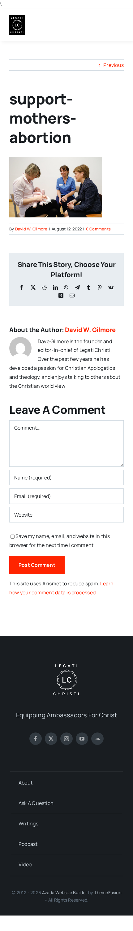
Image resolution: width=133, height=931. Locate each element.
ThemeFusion (107, 892)
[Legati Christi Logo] (17, 17)
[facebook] (35, 738)
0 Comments (98, 229)
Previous (113, 65)
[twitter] (51, 738)
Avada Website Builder (64, 892)
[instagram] (66, 738)
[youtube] (82, 738)
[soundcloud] (97, 738)
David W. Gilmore (31, 229)
